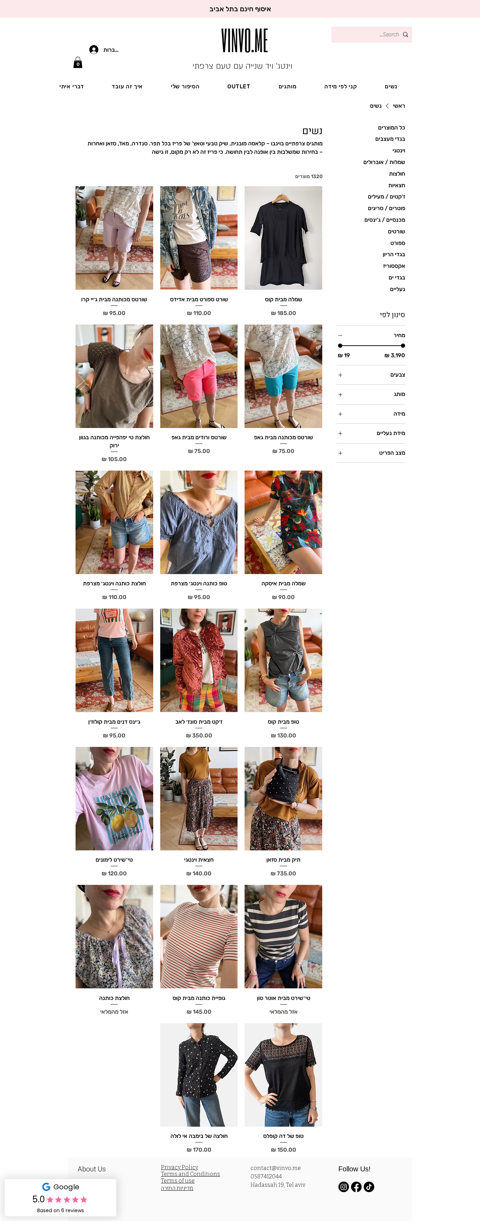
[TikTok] (369, 1187)
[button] (78, 62)
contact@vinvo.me (276, 1168)
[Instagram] (343, 1187)
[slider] (340, 345)
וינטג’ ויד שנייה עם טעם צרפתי (242, 66)
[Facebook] (356, 1187)
